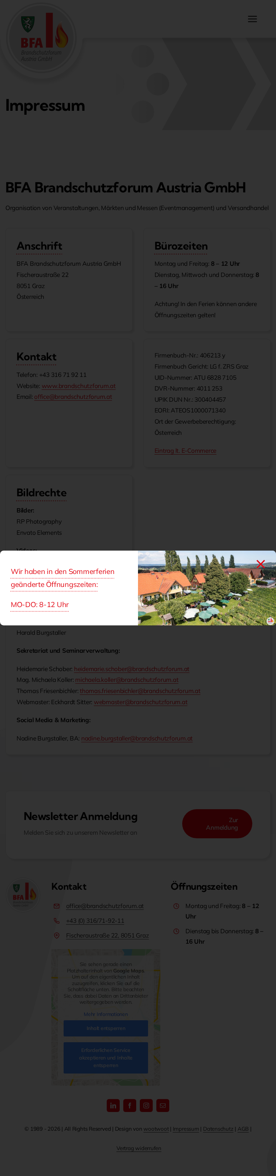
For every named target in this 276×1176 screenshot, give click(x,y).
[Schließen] (261, 564)
